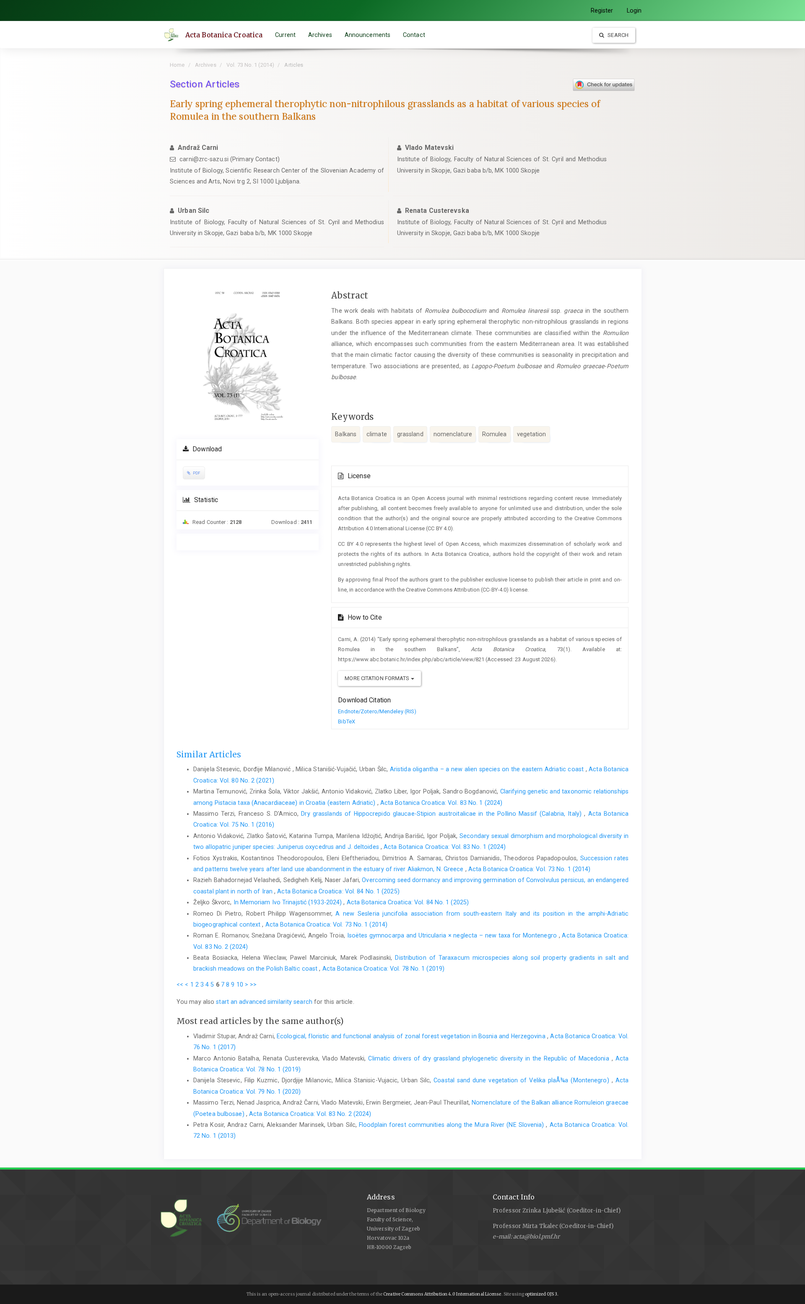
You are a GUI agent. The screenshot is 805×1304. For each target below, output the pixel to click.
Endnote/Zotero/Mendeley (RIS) (377, 711)
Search (617, 35)
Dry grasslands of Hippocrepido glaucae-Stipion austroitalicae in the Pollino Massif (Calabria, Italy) (442, 813)
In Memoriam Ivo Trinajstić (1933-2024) (289, 902)
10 (239, 984)
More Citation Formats (377, 678)
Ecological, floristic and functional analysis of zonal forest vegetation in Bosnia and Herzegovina (412, 1036)
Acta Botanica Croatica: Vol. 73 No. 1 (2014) (529, 869)
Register (602, 10)
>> (253, 984)
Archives (320, 34)
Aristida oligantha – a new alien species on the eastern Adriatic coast (488, 769)
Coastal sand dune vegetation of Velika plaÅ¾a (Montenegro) (522, 1080)
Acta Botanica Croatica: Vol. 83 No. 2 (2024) (310, 1113)
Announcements (367, 34)
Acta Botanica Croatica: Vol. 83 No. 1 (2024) (441, 802)
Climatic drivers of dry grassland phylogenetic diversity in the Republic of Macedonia (489, 1058)
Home (177, 65)
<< (180, 984)
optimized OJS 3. (541, 1294)
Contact (414, 34)
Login (634, 10)
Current (285, 34)
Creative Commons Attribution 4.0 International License (442, 1294)
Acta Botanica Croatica (223, 35)
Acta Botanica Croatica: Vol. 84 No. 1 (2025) (338, 891)
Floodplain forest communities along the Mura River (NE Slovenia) (452, 1124)
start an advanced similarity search (264, 1001)
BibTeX (346, 721)
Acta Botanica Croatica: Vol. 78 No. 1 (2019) (383, 968)
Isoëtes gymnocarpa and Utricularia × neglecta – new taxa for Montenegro (453, 935)
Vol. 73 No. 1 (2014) (250, 65)
